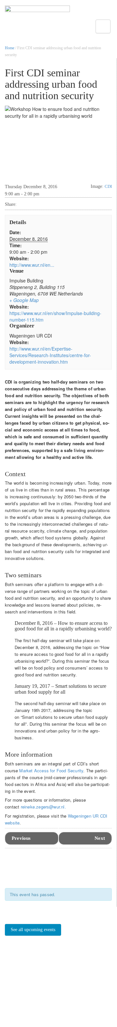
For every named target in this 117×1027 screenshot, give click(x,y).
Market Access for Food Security (51, 770)
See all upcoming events (33, 929)
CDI (108, 186)
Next (100, 838)
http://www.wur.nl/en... (31, 265)
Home (9, 48)
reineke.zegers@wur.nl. (43, 807)
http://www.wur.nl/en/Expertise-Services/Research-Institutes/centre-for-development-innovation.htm (50, 355)
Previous (21, 838)
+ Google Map (24, 300)
